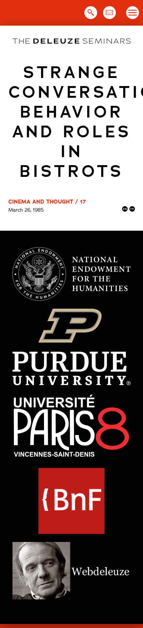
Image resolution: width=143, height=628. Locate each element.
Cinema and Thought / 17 (47, 201)
